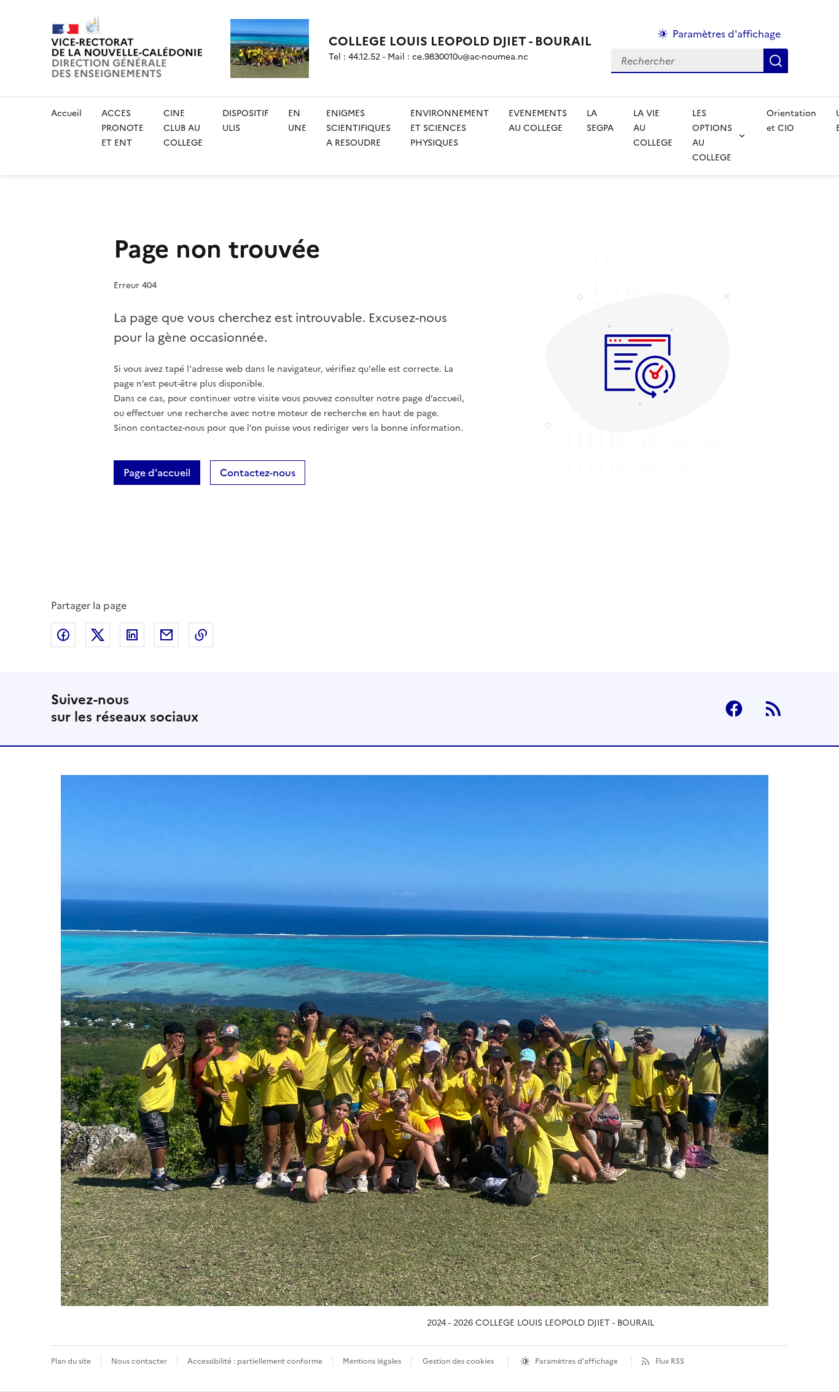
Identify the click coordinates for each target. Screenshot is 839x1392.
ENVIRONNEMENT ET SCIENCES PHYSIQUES (449, 128)
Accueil (66, 113)
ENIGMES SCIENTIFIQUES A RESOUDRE (358, 128)
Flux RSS (669, 1361)
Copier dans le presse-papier (201, 635)
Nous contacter (139, 1361)
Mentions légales (372, 1361)
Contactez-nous (257, 472)
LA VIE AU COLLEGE (653, 128)
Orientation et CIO (791, 121)
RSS (773, 708)
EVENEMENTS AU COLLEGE (538, 121)
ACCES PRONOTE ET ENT (122, 128)
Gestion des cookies (458, 1361)
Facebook (734, 708)
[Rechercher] (775, 61)
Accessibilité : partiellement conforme (254, 1361)
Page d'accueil (156, 472)
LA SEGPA (600, 121)
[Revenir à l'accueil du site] (414, 1040)
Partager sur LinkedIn (132, 635)
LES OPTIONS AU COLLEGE (712, 135)
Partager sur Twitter (97, 635)
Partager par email (166, 635)
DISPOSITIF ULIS (245, 121)
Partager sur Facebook (63, 635)
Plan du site (71, 1361)
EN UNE (297, 121)
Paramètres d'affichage (727, 33)
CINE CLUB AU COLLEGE (183, 128)
